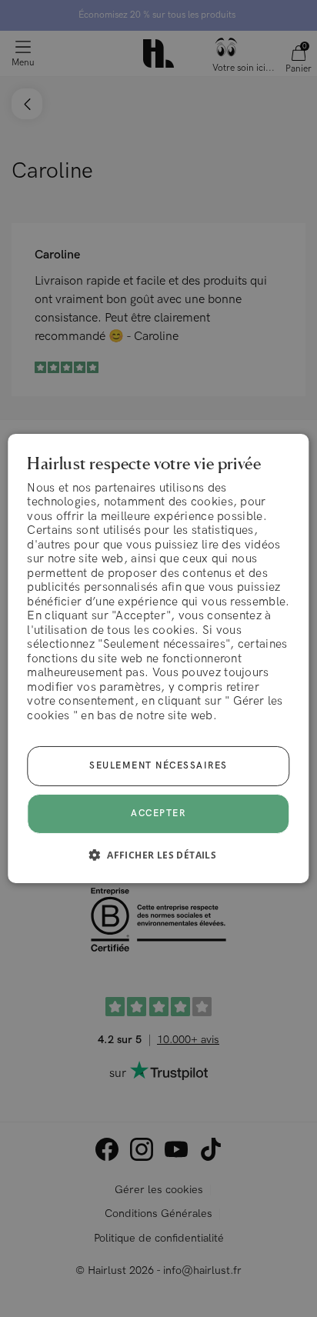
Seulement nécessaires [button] (158, 766)
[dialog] (158, 658)
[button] (158, 854)
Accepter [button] (158, 813)
